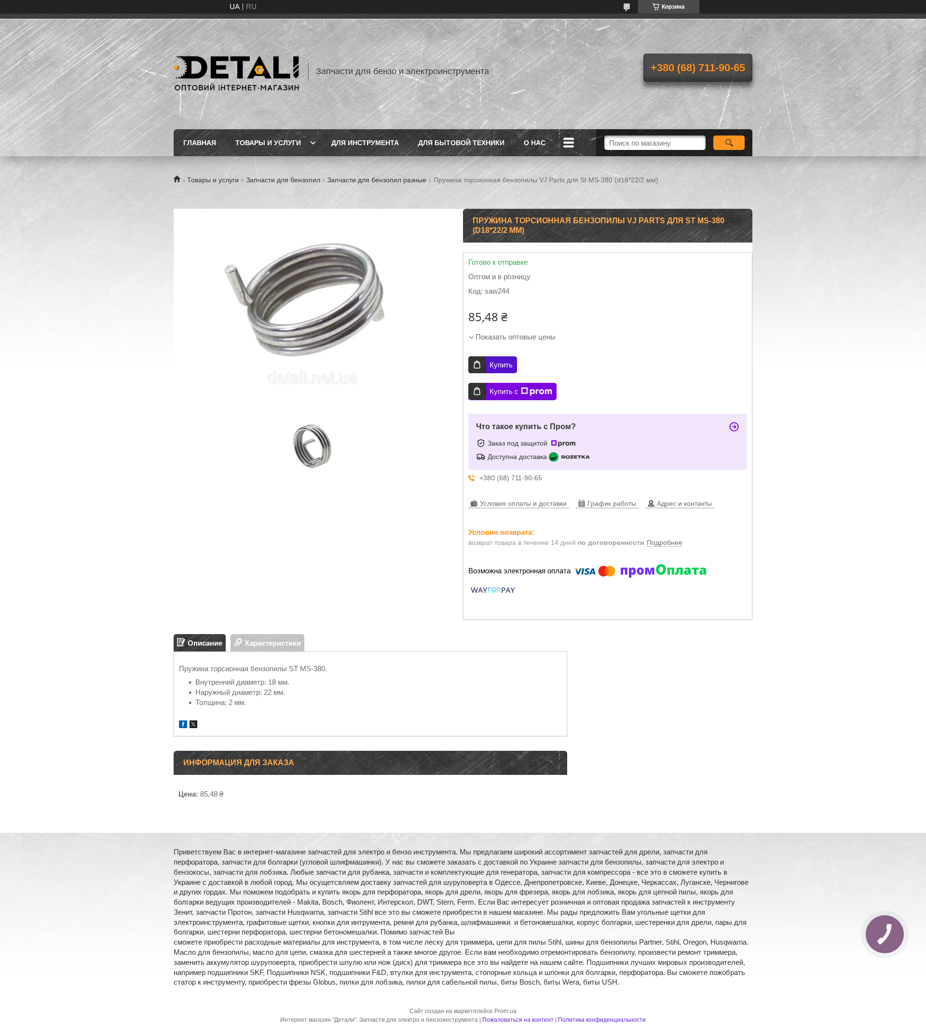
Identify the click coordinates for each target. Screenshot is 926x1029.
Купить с (504, 391)
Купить (501, 365)
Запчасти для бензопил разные (376, 180)
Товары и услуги (268, 143)
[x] (193, 725)
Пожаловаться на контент (518, 1019)
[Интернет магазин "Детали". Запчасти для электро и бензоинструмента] (236, 71)
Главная (199, 143)
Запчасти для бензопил (283, 180)
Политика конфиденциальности (602, 1019)
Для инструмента (365, 143)
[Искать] (729, 142)
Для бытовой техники (461, 143)
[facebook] (183, 725)
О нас (534, 143)
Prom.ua (505, 1011)
